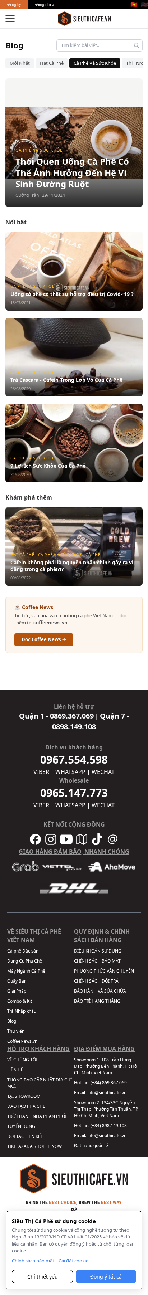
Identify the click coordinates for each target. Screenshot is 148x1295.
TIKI (11, 1146)
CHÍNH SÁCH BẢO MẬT (97, 961)
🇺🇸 (144, 4)
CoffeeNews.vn (22, 1041)
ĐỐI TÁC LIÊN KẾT (25, 1136)
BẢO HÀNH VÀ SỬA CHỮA (100, 991)
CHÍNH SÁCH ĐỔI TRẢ (96, 981)
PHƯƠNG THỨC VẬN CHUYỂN (104, 971)
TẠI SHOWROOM (24, 1096)
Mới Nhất (20, 63)
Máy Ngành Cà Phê (26, 971)
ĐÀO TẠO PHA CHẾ (26, 1106)
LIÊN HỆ (15, 1070)
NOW (56, 1146)
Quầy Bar (16, 981)
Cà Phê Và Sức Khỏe (95, 63)
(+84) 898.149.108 (109, 1126)
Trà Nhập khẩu (21, 1011)
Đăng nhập (44, 4)
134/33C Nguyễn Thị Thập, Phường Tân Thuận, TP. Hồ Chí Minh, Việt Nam (106, 1109)
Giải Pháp (16, 991)
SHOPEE (42, 1146)
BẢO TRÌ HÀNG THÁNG (97, 1001)
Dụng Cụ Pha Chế (24, 961)
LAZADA (24, 1146)
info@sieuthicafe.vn (106, 1093)
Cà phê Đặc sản (22, 951)
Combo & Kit (19, 1001)
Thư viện (15, 1031)
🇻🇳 (134, 4)
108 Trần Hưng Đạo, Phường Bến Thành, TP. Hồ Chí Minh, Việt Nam (105, 1066)
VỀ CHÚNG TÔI (22, 1060)
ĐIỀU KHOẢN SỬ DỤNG (97, 951)
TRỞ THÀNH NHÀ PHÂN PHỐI (36, 1116)
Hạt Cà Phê (52, 63)
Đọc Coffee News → (44, 639)
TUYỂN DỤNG (21, 1126)
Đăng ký (14, 4)
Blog (14, 45)
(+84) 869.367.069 (109, 1083)
